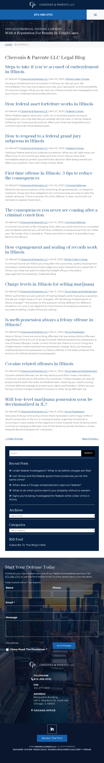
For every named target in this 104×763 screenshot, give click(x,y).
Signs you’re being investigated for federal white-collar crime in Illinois (49, 497)
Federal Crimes (75, 111)
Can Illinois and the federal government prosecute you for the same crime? (48, 478)
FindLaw (87, 749)
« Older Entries (14, 438)
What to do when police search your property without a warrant (51, 490)
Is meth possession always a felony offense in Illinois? (49, 321)
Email (10, 602)
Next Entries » (90, 438)
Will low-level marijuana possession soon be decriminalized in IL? (48, 401)
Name (9, 587)
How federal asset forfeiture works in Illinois (49, 104)
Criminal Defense (76, 185)
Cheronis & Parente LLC (34, 79)
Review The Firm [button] (52, 738)
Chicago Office (45, 710)
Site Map (28, 749)
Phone (57, 587)
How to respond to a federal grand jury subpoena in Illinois (43, 138)
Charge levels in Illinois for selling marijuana (49, 284)
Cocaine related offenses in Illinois (39, 363)
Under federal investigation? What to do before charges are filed (51, 470)
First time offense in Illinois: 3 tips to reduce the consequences (48, 175)
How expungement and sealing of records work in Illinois (51, 249)
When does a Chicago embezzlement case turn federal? (46, 485)
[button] (95, 15)
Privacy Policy (40, 749)
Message (11, 617)
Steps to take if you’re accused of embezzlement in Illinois (52, 69)
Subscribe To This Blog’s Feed (27, 545)
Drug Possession (75, 332)
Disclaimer (12, 642)
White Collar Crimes (77, 79)
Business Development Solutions (64, 749)
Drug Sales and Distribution (81, 291)
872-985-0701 (43, 14)
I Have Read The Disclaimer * (28, 649)
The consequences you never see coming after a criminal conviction (51, 212)
